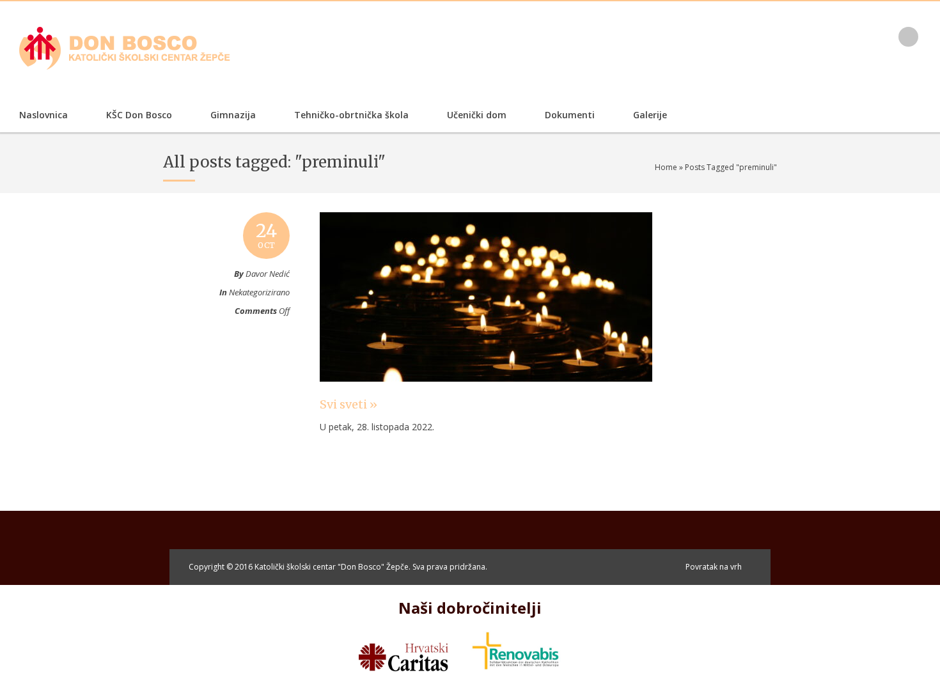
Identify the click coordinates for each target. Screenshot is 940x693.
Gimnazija (233, 115)
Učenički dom (476, 115)
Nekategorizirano (259, 292)
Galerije (650, 115)
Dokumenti (570, 115)
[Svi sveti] (486, 394)
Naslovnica (43, 115)
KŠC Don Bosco (139, 115)
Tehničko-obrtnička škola (351, 115)
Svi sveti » (348, 404)
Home (666, 167)
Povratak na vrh (713, 566)
